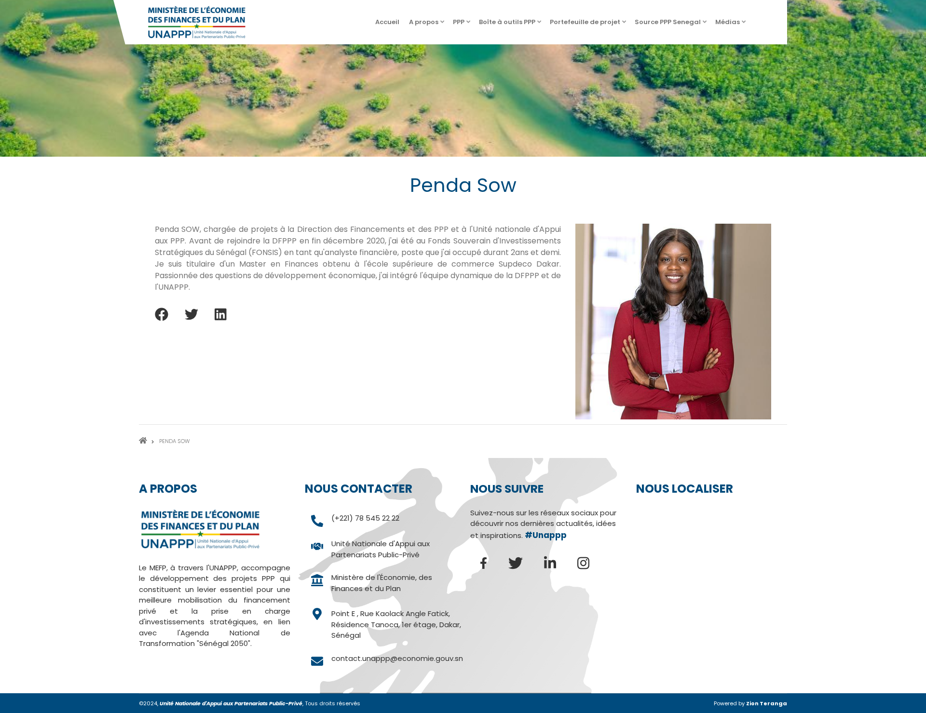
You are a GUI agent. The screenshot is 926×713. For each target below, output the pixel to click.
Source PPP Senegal (671, 24)
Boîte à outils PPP (511, 24)
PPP (462, 24)
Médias (731, 24)
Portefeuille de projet (588, 24)
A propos (427, 24)
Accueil (387, 22)
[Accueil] (196, 21)
